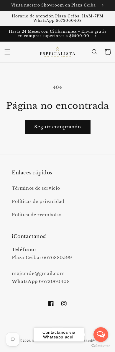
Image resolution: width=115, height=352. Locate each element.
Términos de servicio (36, 188)
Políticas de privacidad (38, 201)
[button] (7, 51)
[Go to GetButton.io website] (100, 346)
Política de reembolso (37, 214)
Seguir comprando (57, 127)
